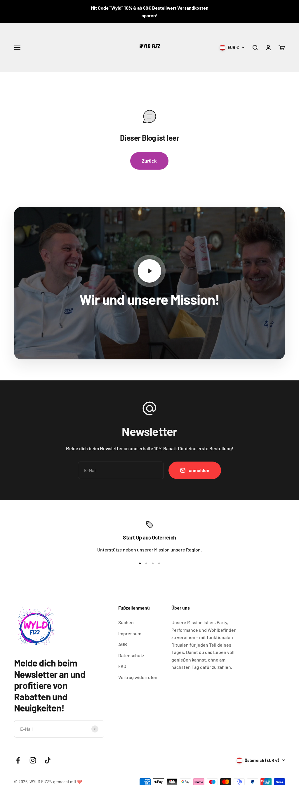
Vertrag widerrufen (137, 677)
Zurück (149, 160)
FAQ (122, 666)
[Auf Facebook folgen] (18, 760)
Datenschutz (131, 655)
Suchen (126, 622)
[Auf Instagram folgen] (33, 760)
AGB (122, 644)
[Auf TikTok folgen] (48, 760)
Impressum (129, 633)
